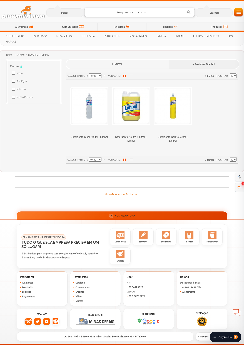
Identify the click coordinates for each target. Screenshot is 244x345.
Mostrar (222, 76)
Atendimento (188, 291)
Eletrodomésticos (206, 36)
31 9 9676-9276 (137, 295)
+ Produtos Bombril (204, 64)
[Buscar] (189, 12)
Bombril (33, 55)
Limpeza (161, 36)
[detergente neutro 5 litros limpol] (131, 106)
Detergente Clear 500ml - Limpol (89, 137)
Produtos (217, 26)
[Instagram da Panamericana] (28, 321)
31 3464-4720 (136, 287)
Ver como (114, 76)
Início (9, 55)
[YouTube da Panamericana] (46, 321)
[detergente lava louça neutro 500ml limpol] (173, 106)
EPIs (230, 36)
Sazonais (214, 12)
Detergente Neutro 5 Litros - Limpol (131, 138)
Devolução (27, 287)
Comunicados (70, 26)
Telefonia (88, 36)
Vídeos (79, 296)
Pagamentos (28, 296)
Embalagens (112, 36)
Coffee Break (15, 36)
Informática (64, 36)
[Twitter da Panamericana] (37, 321)
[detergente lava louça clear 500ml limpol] (89, 106)
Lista (130, 76)
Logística (168, 26)
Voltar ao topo (123, 215)
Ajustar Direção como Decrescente (104, 76)
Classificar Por (77, 76)
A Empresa (22, 26)
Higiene (179, 36)
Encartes (120, 26)
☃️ (239, 176)
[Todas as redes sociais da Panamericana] (55, 321)
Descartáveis (138, 36)
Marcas (64, 12)
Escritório (40, 36)
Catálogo (80, 282)
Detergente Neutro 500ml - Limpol (173, 138)
